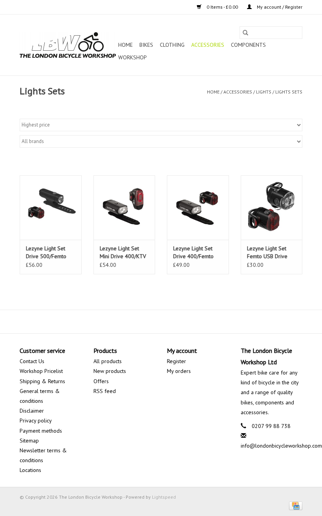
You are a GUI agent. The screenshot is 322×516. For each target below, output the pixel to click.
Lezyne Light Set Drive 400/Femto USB (193, 252)
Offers (101, 381)
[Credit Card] (294, 505)
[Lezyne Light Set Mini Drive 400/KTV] (124, 207)
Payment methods (41, 430)
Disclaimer (32, 410)
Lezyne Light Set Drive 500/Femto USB (46, 252)
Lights (263, 92)
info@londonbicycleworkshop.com (281, 445)
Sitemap (29, 440)
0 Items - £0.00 (222, 7)
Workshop (132, 57)
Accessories (207, 44)
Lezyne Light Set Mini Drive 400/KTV (123, 252)
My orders (179, 371)
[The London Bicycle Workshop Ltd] (68, 45)
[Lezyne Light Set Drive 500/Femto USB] (51, 207)
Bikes (146, 44)
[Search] (245, 32)
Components (248, 44)
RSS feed (104, 391)
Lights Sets (288, 92)
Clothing (172, 44)
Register (176, 361)
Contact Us (32, 361)
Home (125, 44)
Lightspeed (164, 497)
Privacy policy (36, 420)
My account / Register (279, 7)
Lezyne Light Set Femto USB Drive (267, 252)
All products (107, 361)
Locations (30, 470)
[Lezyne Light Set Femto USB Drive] (272, 207)
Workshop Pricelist (41, 371)
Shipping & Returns (42, 381)
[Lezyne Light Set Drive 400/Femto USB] (198, 207)
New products (109, 371)
